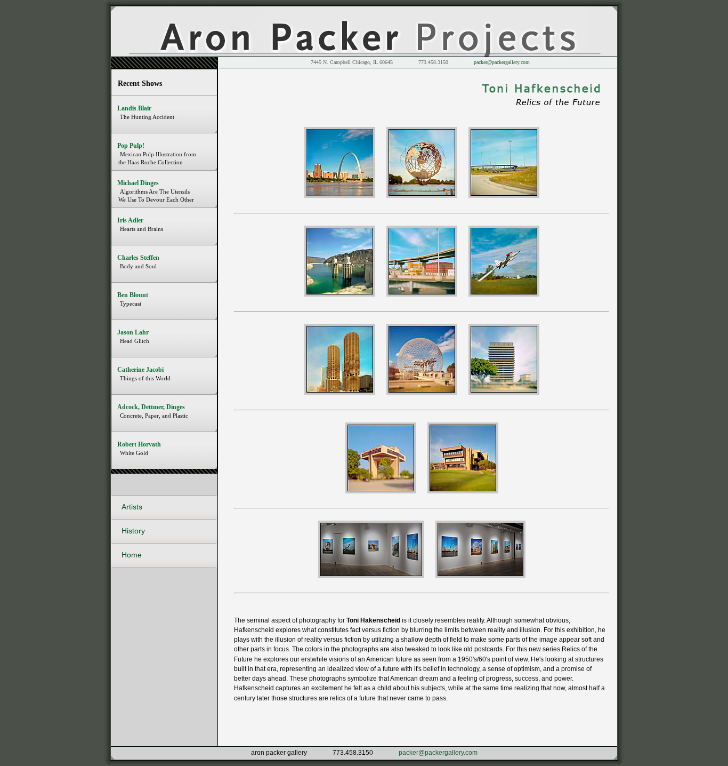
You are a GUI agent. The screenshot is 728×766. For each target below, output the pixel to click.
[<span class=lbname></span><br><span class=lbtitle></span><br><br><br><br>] (371, 576)
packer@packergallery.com (502, 62)
